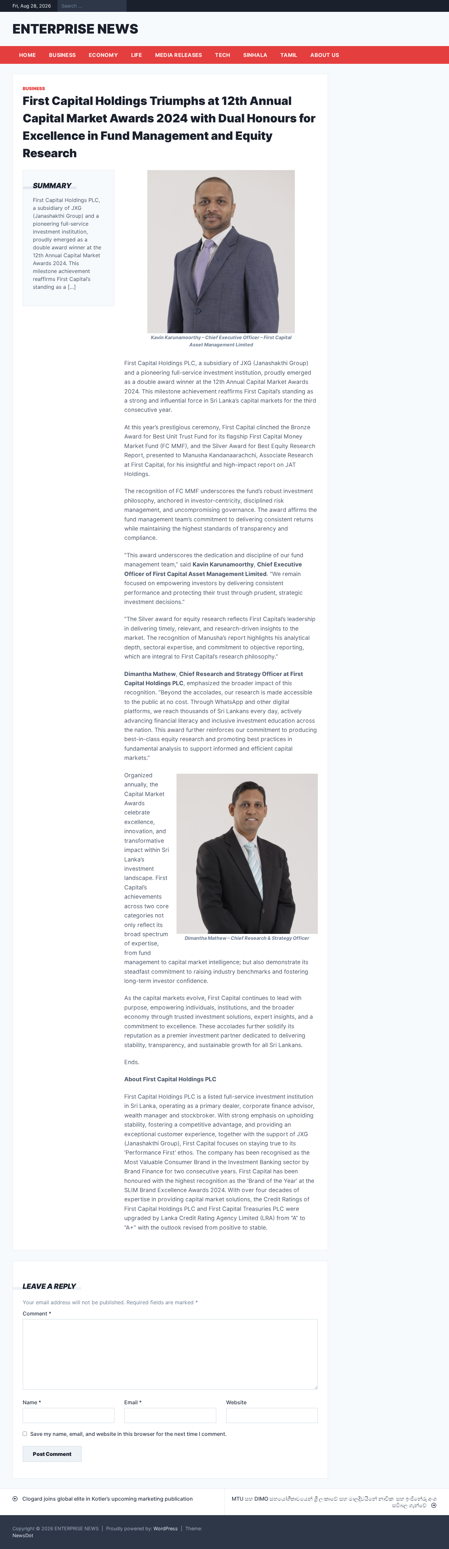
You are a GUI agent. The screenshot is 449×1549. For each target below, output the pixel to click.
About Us (324, 55)
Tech (222, 55)
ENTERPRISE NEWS (75, 29)
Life (136, 55)
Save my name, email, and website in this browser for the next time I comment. (128, 1434)
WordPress (166, 1528)
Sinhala (255, 55)
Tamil (288, 55)
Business (62, 55)
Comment (37, 1313)
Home (27, 55)
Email (133, 1402)
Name (32, 1402)
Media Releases (178, 55)
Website (236, 1402)
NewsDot (22, 1535)
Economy (103, 55)
